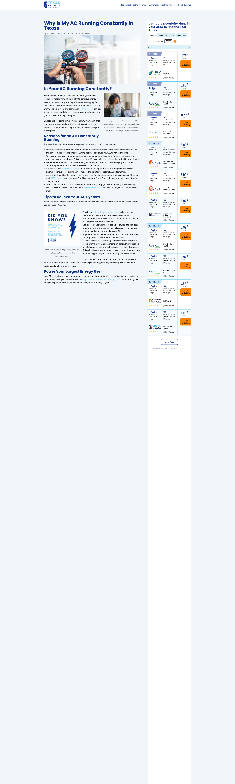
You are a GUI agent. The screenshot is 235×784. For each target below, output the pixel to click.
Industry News (83, 33)
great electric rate (93, 187)
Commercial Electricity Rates (162, 5)
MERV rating (57, 178)
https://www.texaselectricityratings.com (101, 279)
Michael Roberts (54, 33)
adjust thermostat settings (105, 212)
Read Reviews (184, 5)
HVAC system (87, 109)
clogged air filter (69, 168)
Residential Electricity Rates (133, 5)
